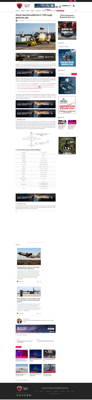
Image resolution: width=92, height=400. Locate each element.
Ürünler (32, 10)
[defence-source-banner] (36, 328)
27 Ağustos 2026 (71, 129)
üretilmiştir (35, 208)
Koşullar (19, 0)
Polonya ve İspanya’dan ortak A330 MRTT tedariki (21, 374)
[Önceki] (66, 133)
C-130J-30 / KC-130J (44, 333)
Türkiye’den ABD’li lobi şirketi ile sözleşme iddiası (35, 374)
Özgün (27, 10)
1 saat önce (18, 362)
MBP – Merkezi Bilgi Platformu (55, 393)
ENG (37, 391)
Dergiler (44, 10)
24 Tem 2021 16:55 (29, 20)
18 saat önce (46, 376)
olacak (51, 66)
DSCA (31, 78)
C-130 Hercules (37, 333)
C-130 (33, 333)
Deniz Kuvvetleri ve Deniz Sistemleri (21, 357)
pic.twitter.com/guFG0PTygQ (34, 88)
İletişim (26, 0)
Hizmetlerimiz (49, 10)
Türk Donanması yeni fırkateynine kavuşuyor (47, 374)
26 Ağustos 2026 (61, 129)
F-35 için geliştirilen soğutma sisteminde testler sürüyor (61, 127)
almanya (29, 333)
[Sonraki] (68, 133)
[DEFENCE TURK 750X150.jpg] (36, 72)
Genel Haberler (33, 357)
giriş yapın (26, 380)
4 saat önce (32, 362)
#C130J (23, 83)
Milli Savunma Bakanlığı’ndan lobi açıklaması (35, 360)
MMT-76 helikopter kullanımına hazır (49, 360)
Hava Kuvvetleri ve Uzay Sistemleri (44, 20)
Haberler (23, 10)
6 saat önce (18, 376)
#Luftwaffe (35, 83)
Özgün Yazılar (48, 391)
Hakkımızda (22, 0)
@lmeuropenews (24, 88)
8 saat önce (32, 376)
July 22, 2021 (37, 91)
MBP (59, 10)
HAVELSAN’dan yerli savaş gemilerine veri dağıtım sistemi (21, 360)
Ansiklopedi (38, 10)
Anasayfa (18, 10)
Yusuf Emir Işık (22, 20)
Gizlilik (17, 0)
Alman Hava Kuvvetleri (23, 333)
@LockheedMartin (52, 83)
